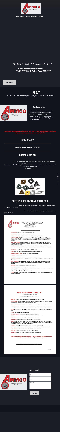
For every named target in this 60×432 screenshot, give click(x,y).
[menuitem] (17, 16)
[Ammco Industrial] (31, 8)
